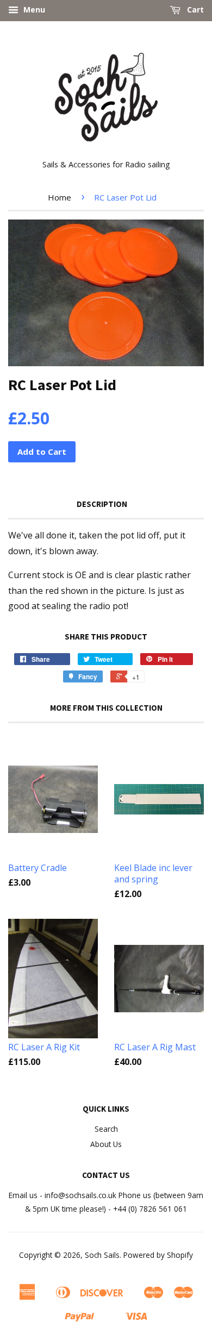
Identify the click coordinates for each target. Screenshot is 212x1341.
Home (59, 197)
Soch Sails (102, 1255)
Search (106, 1129)
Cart (194, 9)
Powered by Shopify (158, 1255)
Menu (33, 9)
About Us (106, 1144)
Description (102, 504)
